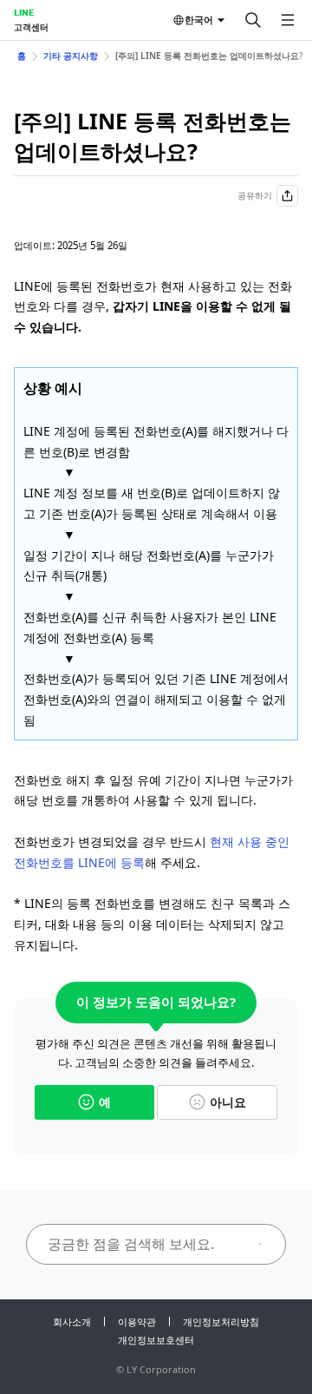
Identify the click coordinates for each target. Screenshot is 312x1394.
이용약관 (137, 1321)
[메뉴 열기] (287, 20)
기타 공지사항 (70, 55)
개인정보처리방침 (221, 1321)
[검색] (253, 20)
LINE (24, 12)
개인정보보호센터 (156, 1339)
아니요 (228, 1102)
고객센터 (31, 27)
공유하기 (254, 195)
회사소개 (72, 1321)
